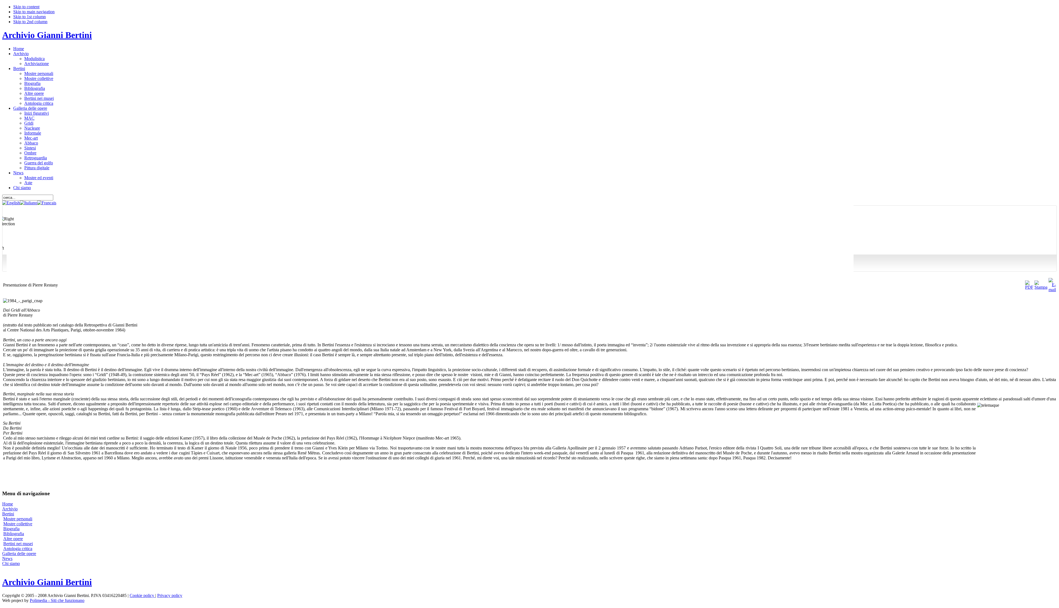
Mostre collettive (17, 523)
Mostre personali (17, 518)
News (7, 558)
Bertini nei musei (18, 543)
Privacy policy (169, 595)
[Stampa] (1040, 287)
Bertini (8, 513)
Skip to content (26, 6)
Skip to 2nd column (30, 21)
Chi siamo (11, 563)
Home (7, 504)
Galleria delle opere (19, 553)
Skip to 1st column (29, 16)
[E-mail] (1052, 289)
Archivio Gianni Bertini (47, 35)
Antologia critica (17, 548)
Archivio (10, 509)
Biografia (11, 528)
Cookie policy (142, 595)
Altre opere (13, 538)
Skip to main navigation (34, 11)
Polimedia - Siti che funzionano (57, 600)
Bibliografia (13, 533)
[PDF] (1029, 287)
